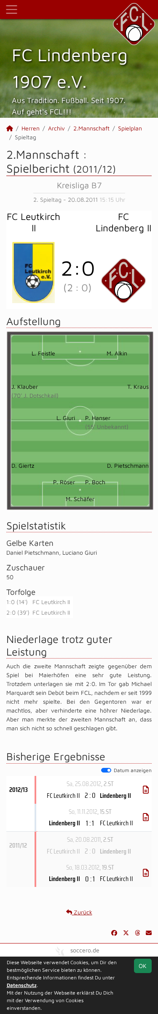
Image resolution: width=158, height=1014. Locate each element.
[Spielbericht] (146, 790)
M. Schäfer (80, 498)
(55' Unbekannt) (107, 426)
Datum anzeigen (133, 770)
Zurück (82, 912)
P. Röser (64, 481)
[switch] (106, 770)
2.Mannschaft (91, 128)
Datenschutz (22, 985)
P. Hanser (97, 417)
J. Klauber (24, 386)
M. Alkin (117, 353)
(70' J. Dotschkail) (35, 395)
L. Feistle (43, 353)
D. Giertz (22, 465)
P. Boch (95, 481)
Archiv (56, 128)
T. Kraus (138, 386)
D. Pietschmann (128, 465)
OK (143, 965)
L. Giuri (65, 417)
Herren (30, 128)
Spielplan (130, 128)
